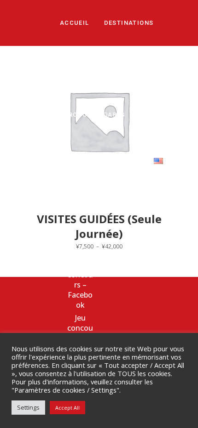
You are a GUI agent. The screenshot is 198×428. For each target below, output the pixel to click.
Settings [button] (28, 407)
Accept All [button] (67, 407)
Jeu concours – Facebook (80, 284)
